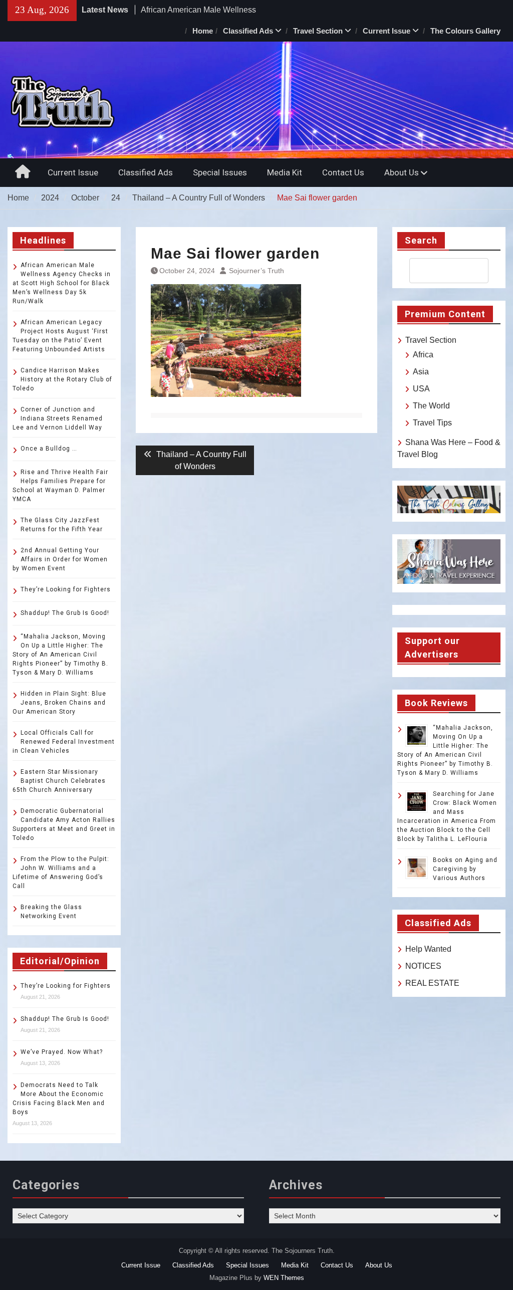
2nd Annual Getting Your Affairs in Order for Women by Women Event (60, 559)
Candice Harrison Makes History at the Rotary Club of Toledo (62, 379)
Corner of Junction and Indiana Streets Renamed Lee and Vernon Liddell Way (58, 418)
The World (431, 405)
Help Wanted (428, 949)
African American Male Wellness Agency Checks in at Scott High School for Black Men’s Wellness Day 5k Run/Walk (62, 283)
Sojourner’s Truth (256, 271)
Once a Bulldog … (49, 448)
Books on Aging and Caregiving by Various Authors (465, 869)
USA (421, 388)
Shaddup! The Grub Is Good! (65, 612)
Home (202, 31)
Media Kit (284, 172)
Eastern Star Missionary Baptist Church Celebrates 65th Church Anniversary (59, 780)
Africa (423, 354)
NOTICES (423, 966)
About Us (401, 172)
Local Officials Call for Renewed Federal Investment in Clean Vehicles (64, 741)
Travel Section (318, 31)
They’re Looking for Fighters (66, 589)
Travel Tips (432, 422)
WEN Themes (284, 1277)
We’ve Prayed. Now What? (62, 1051)
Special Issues (220, 172)
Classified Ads (248, 31)
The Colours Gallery (465, 31)
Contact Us (343, 172)
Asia (421, 371)
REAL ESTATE (432, 983)
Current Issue (386, 31)
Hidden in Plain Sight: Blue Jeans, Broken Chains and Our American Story (59, 702)
